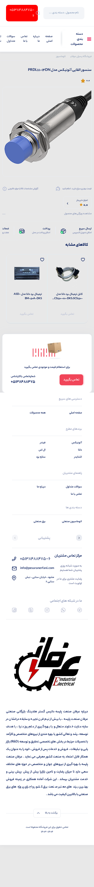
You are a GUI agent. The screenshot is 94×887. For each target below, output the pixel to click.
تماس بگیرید (67, 314)
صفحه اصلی (49, 39)
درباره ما (36, 39)
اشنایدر (78, 457)
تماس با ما (24, 39)
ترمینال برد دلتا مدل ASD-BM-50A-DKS (28, 296)
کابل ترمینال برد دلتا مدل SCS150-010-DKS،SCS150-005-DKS (68, 296)
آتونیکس (77, 443)
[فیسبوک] (14, 610)
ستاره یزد (41, 457)
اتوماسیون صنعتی (72, 521)
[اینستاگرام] (47, 610)
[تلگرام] (79, 610)
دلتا (80, 450)
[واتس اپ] (63, 610)
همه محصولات (38, 413)
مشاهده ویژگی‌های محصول (78, 214)
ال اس (42, 450)
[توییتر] (30, 610)
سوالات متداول (11, 39)
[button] (79, 538)
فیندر (43, 443)
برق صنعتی (40, 521)
